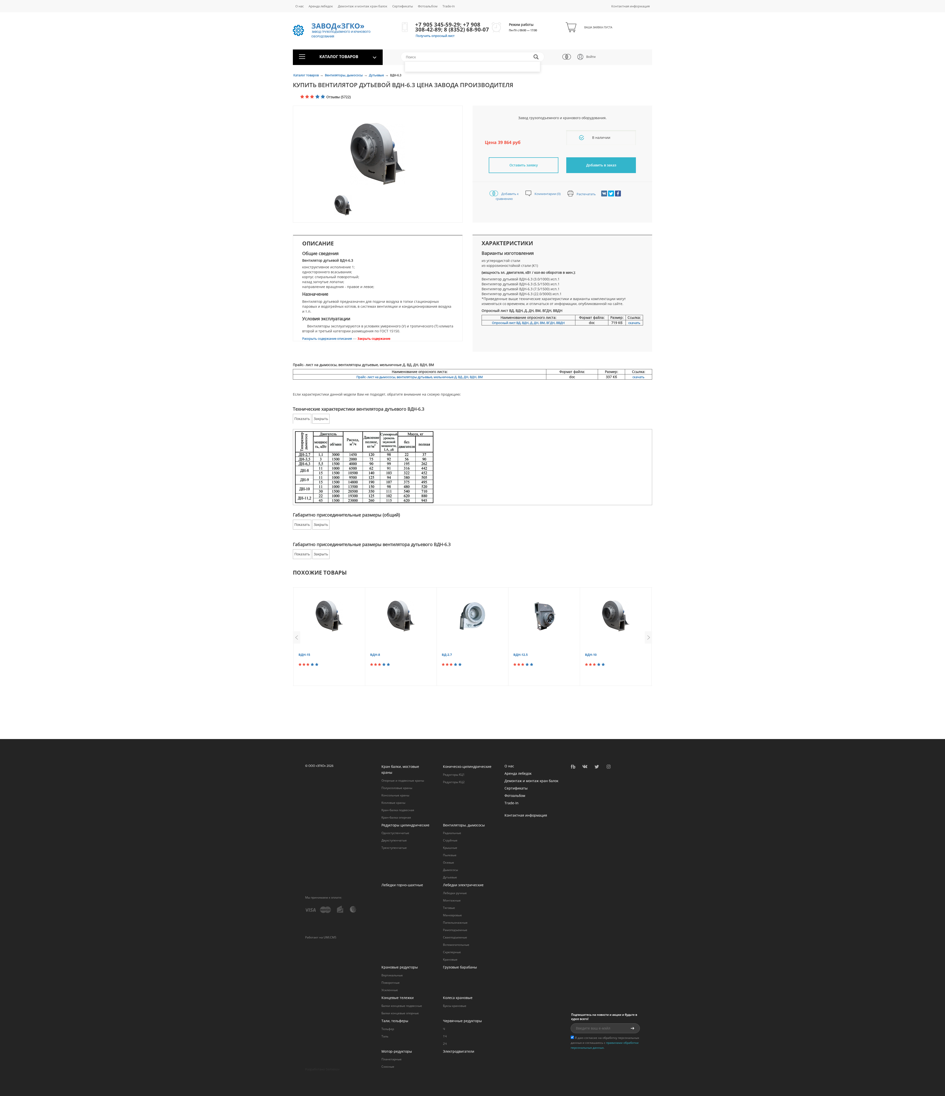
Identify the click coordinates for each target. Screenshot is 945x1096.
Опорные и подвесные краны (402, 780)
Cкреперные (452, 952)
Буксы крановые (454, 1006)
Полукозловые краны (396, 788)
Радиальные (452, 833)
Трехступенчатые (394, 848)
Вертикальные (392, 975)
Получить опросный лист (435, 35)
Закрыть (321, 418)
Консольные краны (395, 795)
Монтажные (452, 900)
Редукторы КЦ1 (454, 775)
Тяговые (449, 908)
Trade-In (448, 6)
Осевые (448, 862)
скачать (634, 323)
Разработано (322, 1069)
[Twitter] (611, 193)
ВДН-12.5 (520, 654)
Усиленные (389, 990)
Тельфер (387, 1029)
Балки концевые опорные (400, 1013)
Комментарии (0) (547, 194)
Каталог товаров (306, 75)
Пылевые (450, 855)
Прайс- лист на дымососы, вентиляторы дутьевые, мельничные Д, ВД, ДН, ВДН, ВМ (419, 377)
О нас (299, 6)
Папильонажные (455, 922)
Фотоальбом (428, 6)
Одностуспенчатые (395, 833)
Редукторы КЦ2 (454, 782)
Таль (384, 1036)
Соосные (387, 1066)
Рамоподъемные (455, 930)
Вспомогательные (456, 945)
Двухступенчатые (394, 840)
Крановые (450, 959)
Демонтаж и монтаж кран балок (362, 6)
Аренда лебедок (321, 6)
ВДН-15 (304, 654)
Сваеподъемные (455, 937)
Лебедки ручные (455, 893)
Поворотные (390, 983)
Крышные (450, 848)
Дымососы (450, 870)
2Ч (445, 1044)
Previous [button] (296, 637)
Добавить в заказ (601, 165)
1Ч (445, 1036)
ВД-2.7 (447, 654)
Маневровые (452, 915)
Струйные (450, 840)
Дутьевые (377, 75)
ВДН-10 (591, 654)
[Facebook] (618, 193)
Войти (591, 56)
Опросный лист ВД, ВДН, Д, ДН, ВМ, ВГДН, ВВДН (528, 323)
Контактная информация (630, 6)
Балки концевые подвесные (401, 1006)
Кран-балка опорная (396, 817)
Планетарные (391, 1059)
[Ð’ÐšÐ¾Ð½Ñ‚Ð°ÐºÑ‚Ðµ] (604, 193)
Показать (302, 418)
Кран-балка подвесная (397, 810)
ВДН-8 (375, 654)
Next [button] (648, 637)
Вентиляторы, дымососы (344, 75)
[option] (378, 154)
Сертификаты (402, 6)
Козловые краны (393, 803)
